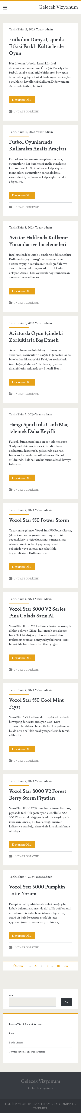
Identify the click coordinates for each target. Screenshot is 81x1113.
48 (58, 966)
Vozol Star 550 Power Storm (39, 520)
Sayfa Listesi (16, 1042)
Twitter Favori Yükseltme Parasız (27, 1051)
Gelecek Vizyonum (58, 7)
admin (49, 29)
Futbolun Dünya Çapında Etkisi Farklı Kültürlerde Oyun (36, 46)
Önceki (18, 966)
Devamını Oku (23, 100)
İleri (65, 966)
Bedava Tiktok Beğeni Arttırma (26, 1024)
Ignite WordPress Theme (29, 1104)
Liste (12, 1033)
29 (35, 966)
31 (47, 966)
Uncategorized (27, 111)
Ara (11, 995)
